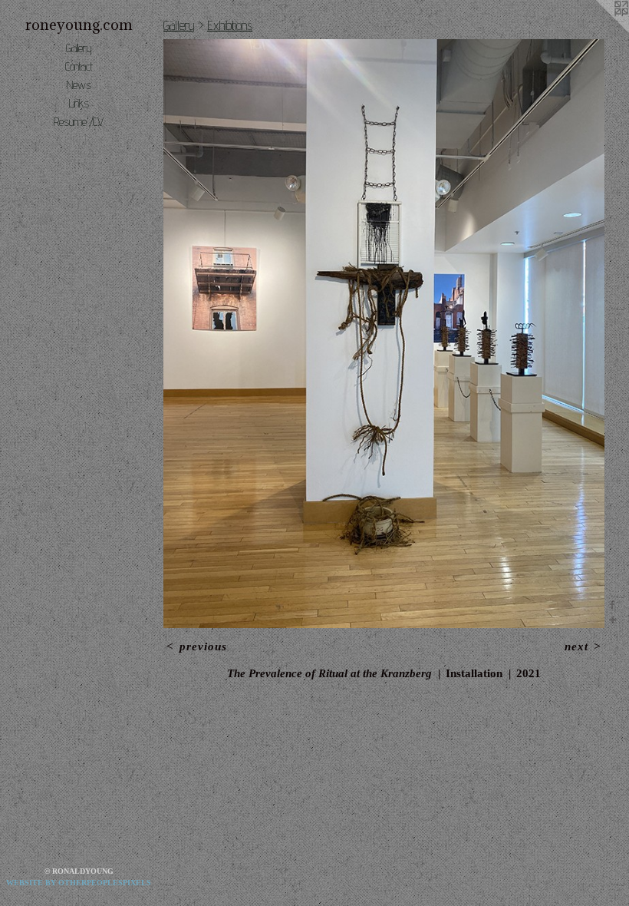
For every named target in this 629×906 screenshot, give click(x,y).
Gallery (79, 48)
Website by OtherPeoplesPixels (78, 882)
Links (79, 103)
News (79, 85)
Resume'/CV (79, 121)
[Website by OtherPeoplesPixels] (598, 30)
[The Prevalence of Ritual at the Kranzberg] (383, 333)
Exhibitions (229, 25)
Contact (79, 66)
